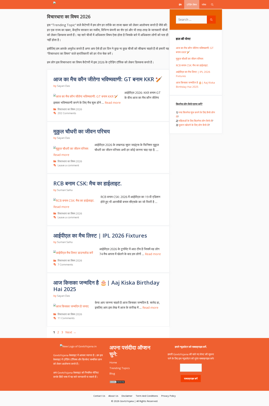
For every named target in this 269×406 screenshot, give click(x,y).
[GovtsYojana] (65, 4)
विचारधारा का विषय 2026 (70, 109)
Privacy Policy (168, 395)
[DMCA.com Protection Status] (117, 382)
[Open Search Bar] (212, 4)
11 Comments (66, 318)
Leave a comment (68, 165)
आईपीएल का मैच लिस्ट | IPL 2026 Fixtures (100, 235)
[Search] (211, 20)
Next (70, 332)
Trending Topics (119, 368)
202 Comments (67, 113)
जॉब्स (204, 4)
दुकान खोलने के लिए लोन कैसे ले (194, 125)
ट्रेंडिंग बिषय (192, 4)
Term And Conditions (147, 395)
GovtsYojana (127, 401)
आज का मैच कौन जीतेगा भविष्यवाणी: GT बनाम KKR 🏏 (107, 79)
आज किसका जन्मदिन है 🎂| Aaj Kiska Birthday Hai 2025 (106, 286)
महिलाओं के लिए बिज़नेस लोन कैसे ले (195, 120)
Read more (113, 102)
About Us (113, 395)
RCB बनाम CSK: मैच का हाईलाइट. (87, 183)
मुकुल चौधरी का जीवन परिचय (81, 131)
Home (113, 362)
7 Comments (65, 264)
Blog (112, 373)
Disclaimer (126, 395)
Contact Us (99, 395)
